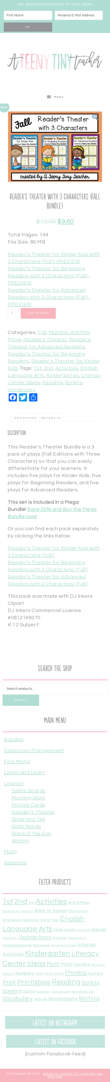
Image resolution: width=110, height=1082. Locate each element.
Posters (95, 973)
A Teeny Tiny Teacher (55, 61)
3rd (32, 903)
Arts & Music (79, 903)
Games (98, 929)
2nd (48, 368)
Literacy (14, 783)
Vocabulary (21, 389)
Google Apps (35, 937)
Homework (41, 945)
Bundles (14, 739)
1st (38, 368)
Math (10, 851)
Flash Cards (64, 930)
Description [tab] (25, 418)
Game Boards (29, 790)
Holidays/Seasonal (17, 945)
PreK (9, 983)
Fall (42, 332)
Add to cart (38, 313)
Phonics (76, 973)
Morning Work (28, 797)
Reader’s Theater (33, 812)
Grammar (59, 938)
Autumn (28, 911)
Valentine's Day (83, 991)
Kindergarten (62, 375)
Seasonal (15, 862)
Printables (34, 982)
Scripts (73, 382)
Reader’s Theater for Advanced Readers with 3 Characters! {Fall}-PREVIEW (49, 297)
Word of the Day (31, 833)
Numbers (24, 973)
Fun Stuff (83, 929)
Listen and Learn (24, 772)
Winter (40, 999)
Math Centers (75, 964)
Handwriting (77, 937)
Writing (20, 840)
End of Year (49, 920)
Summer (43, 991)
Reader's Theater (45, 339)
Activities (66, 368)
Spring (29, 991)
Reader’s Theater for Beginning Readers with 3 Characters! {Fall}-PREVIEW (49, 275)
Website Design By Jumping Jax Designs (73, 1075)
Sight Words (26, 826)
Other (39, 973)
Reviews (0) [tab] (51, 418)
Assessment (12, 911)
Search (21, 700)
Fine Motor (17, 761)
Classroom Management (34, 750)
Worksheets (63, 999)
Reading (52, 382)
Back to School (51, 910)
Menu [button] (59, 97)
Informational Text (63, 945)
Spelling (12, 991)
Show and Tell (28, 819)
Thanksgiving (60, 991)
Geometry (10, 937)
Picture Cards (28, 805)
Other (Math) (54, 973)
